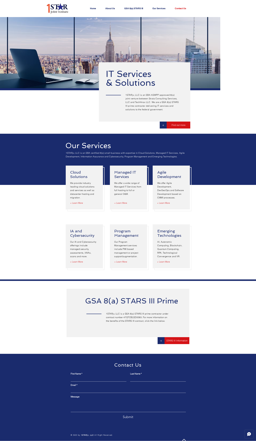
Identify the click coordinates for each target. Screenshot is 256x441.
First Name (76, 374)
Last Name (135, 374)
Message (75, 397)
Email (73, 385)
